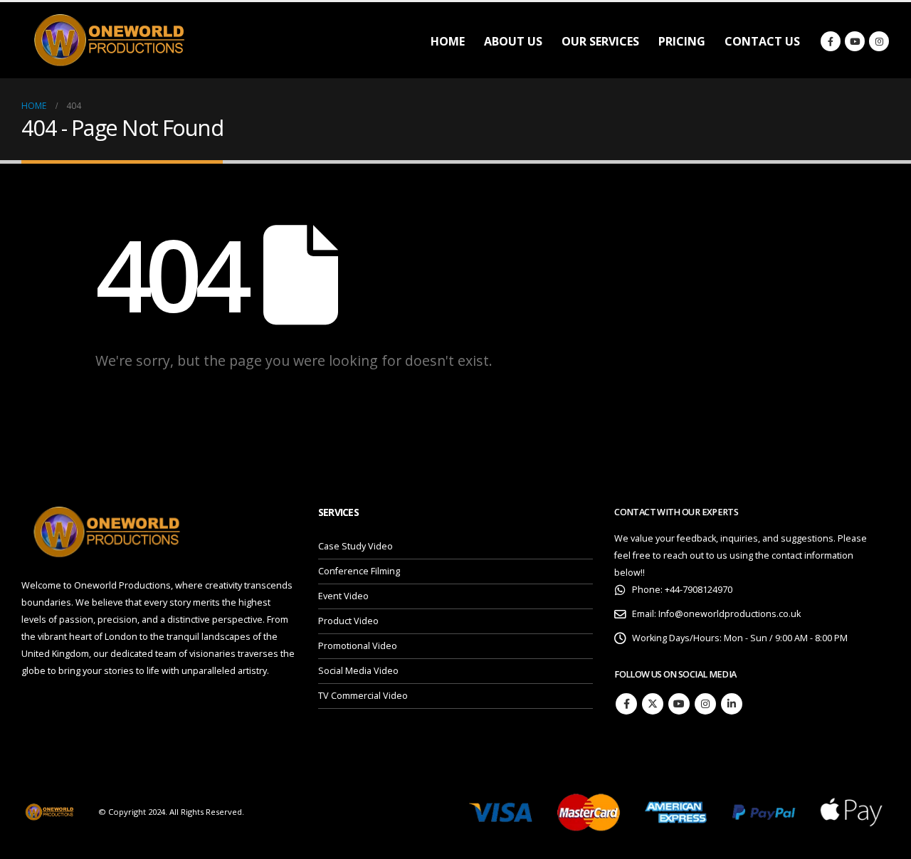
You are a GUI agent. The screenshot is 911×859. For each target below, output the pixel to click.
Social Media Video (358, 671)
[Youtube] (855, 41)
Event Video (343, 596)
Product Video (348, 621)
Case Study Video (355, 546)
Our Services (600, 41)
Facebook (626, 704)
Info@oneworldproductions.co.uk (729, 614)
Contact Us (762, 41)
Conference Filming (359, 571)
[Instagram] (879, 41)
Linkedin (731, 704)
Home (448, 41)
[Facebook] (831, 41)
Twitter (652, 704)
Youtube (679, 704)
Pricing (681, 41)
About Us (513, 41)
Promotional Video (357, 646)
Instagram (705, 704)
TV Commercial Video (363, 696)
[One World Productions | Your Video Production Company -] (110, 40)
